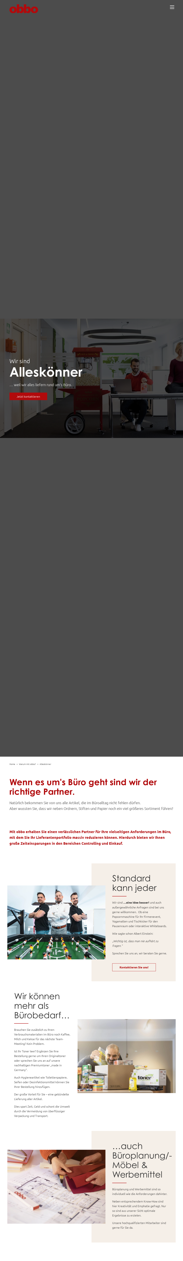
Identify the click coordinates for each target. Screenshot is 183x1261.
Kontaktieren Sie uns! (134, 967)
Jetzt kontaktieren (28, 396)
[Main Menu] (172, 7)
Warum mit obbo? (27, 764)
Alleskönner (45, 764)
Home (12, 764)
